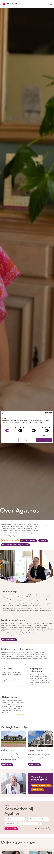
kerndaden (10, 656)
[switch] (20, 430)
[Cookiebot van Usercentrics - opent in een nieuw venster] (46, 413)
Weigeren (26, 440)
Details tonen (46, 435)
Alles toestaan (43, 440)
